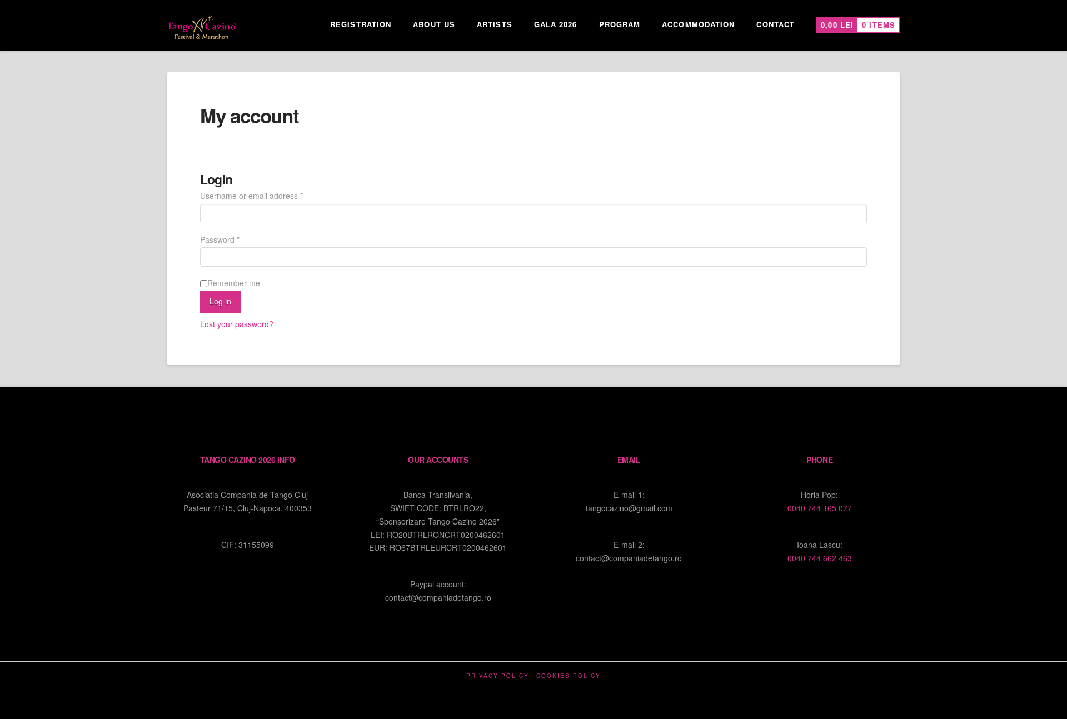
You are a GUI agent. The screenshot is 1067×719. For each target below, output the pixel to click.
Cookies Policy (568, 676)
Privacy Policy (497, 676)
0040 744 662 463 (819, 557)
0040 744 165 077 (819, 507)
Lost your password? (236, 323)
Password (235, 239)
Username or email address (267, 195)
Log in (220, 301)
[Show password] (858, 258)
